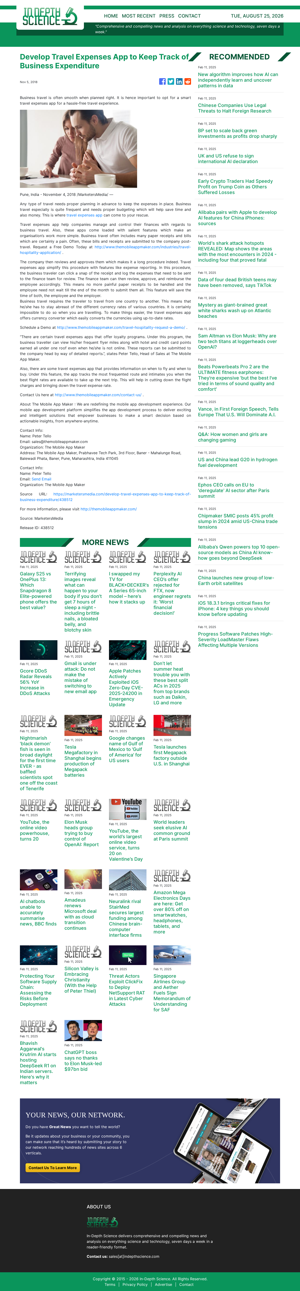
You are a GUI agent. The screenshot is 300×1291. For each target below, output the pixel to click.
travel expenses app (84, 215)
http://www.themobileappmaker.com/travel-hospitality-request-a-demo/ (121, 327)
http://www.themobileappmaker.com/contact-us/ (98, 394)
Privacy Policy (135, 1284)
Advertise (163, 1284)
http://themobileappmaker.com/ (109, 509)
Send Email (41, 479)
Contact (186, 1284)
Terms (110, 1284)
